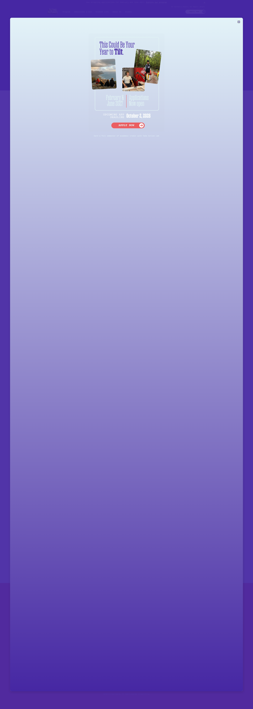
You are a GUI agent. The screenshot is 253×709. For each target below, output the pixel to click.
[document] (126, 354)
